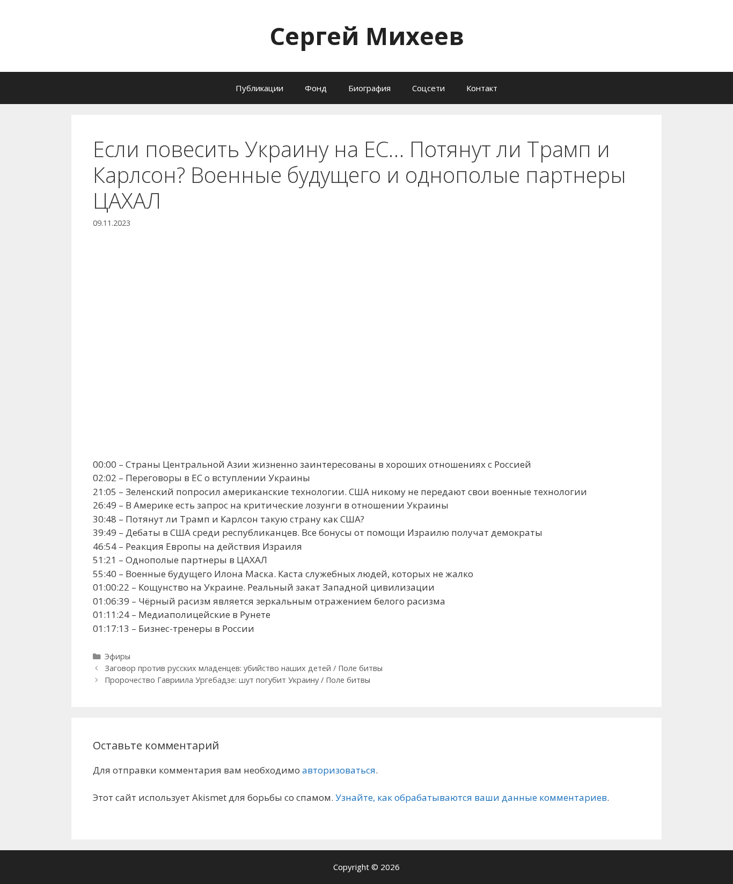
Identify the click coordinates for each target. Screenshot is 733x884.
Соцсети (428, 88)
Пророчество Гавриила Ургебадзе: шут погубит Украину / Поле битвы (237, 680)
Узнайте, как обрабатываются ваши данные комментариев (471, 797)
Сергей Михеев (366, 35)
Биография (369, 88)
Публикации (259, 88)
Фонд (316, 88)
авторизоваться (339, 770)
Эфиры (117, 656)
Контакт (481, 88)
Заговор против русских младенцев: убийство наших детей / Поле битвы (244, 668)
